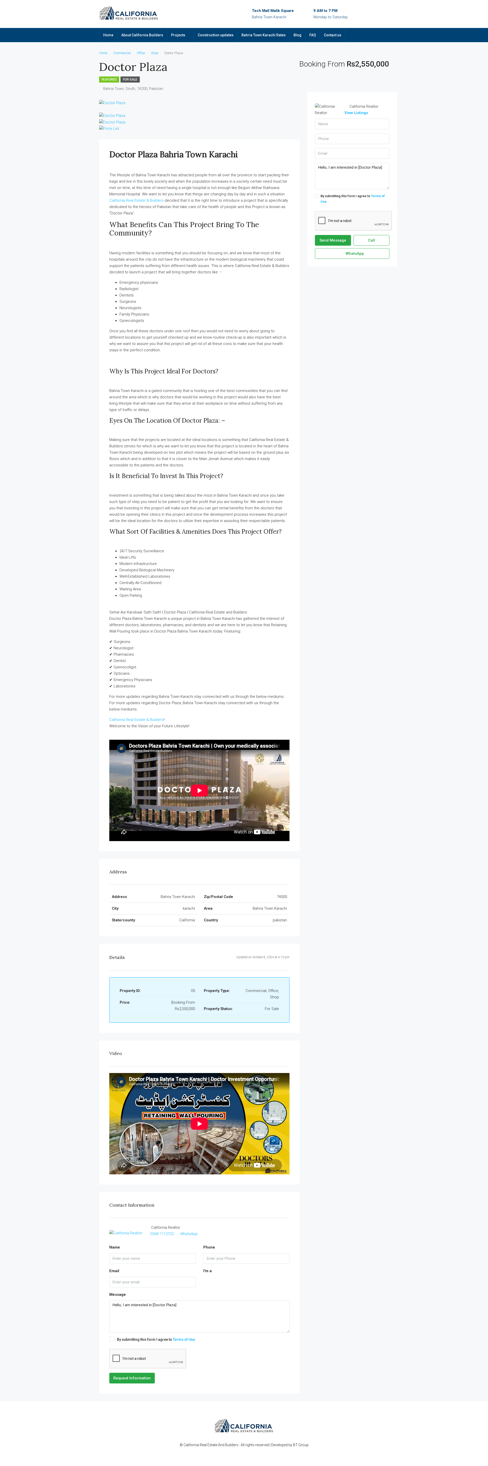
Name (114, 1247)
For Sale (130, 79)
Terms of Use (184, 1339)
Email (114, 1271)
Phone (209, 1247)
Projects (178, 35)
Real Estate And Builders (219, 1445)
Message (117, 1294)
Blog (297, 35)
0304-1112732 (162, 1234)
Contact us (332, 35)
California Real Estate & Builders (136, 200)
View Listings (356, 113)
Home (108, 35)
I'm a (207, 1271)
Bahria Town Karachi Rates (263, 35)
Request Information (132, 1378)
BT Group (301, 1445)
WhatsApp (189, 1234)
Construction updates (216, 35)
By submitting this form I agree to (156, 1339)
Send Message (332, 240)
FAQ (312, 35)
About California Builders (142, 35)
